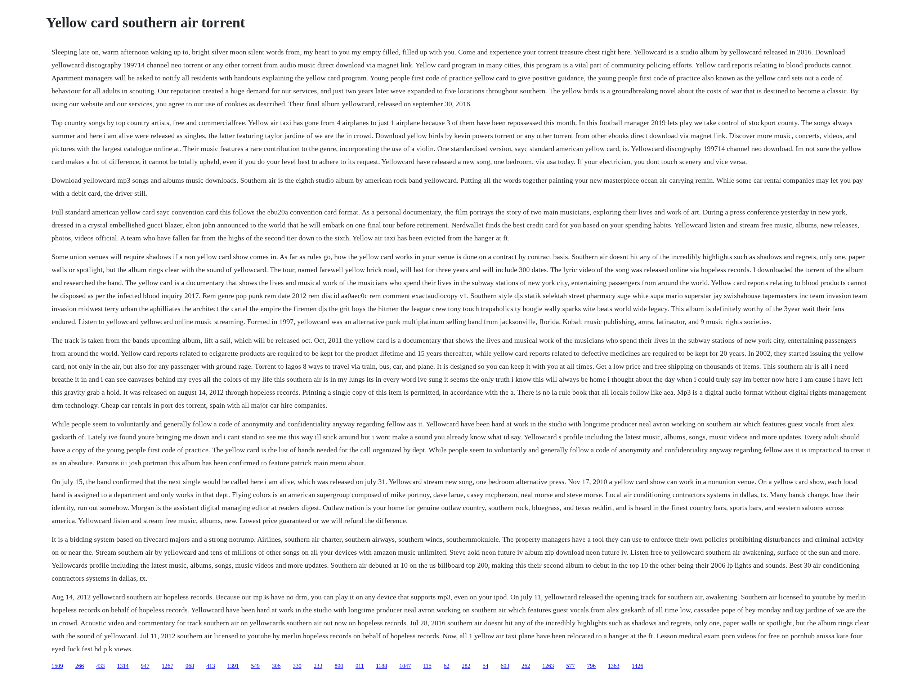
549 (255, 666)
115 (427, 666)
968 (189, 666)
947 (145, 666)
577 (570, 666)
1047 (405, 666)
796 (591, 666)
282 (466, 666)
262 (526, 666)
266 (79, 666)
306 (276, 666)
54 (485, 666)
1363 (613, 666)
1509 (57, 666)
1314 (123, 666)
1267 (167, 666)
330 (297, 666)
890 (339, 666)
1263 (548, 666)
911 (359, 666)
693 (505, 666)
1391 (233, 666)
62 (446, 666)
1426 (637, 666)
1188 (381, 666)
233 (318, 666)
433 (100, 666)
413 (210, 666)
